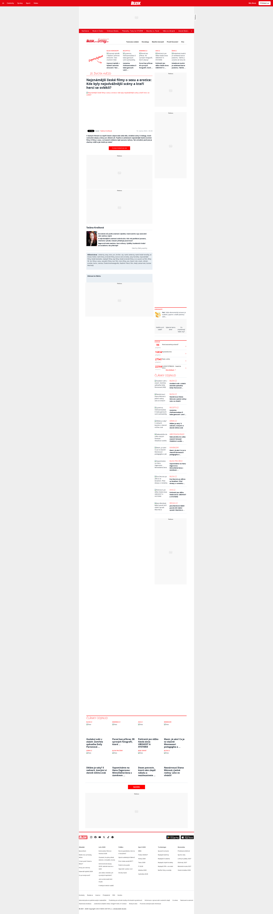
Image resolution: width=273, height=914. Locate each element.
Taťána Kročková (106, 131)
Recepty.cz (126, 51)
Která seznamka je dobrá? (170, 344)
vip (122, 255)
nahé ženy (100, 257)
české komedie (96, 259)
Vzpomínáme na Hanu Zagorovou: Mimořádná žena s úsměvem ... (178, 467)
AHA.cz (157, 51)
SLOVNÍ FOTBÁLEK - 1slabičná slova (171, 367)
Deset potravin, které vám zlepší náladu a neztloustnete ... (147, 770)
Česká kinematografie (111, 263)
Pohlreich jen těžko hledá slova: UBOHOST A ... (162, 65)
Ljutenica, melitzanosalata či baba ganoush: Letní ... (178, 412)
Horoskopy (145, 42)
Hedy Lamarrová (139, 263)
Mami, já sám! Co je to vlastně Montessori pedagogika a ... (178, 452)
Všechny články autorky (139, 248)
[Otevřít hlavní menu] (3, 3)
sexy (106, 255)
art (114, 255)
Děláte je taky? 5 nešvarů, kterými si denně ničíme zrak (177, 425)
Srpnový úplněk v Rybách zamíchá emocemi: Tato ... (113, 65)
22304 (157, 366)
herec (95, 263)
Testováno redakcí (132, 42)
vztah (140, 261)
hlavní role (134, 261)
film (131, 263)
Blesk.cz (173, 381)
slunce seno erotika (122, 257)
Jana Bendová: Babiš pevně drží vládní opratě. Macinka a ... (177, 508)
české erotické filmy (126, 259)
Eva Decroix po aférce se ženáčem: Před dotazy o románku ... (177, 481)
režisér (145, 261)
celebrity (101, 255)
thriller (118, 255)
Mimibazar (174, 447)
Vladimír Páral (125, 263)
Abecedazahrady (177, 434)
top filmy (116, 259)
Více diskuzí (170, 370)
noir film (115, 261)
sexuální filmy (106, 261)
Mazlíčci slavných (158, 42)
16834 (157, 352)
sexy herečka (134, 257)
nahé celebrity (129, 255)
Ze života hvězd (100, 73)
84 (157, 345)
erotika (89, 263)
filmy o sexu (97, 261)
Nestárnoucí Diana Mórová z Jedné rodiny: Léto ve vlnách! (178, 399)
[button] (173, 837)
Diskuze (157, 342)
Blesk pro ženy (176, 461)
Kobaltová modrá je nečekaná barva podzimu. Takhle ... (179, 65)
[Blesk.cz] (136, 3)
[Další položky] (191, 31)
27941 (157, 359)
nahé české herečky (142, 255)
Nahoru (136, 787)
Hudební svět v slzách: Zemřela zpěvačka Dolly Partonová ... (178, 385)
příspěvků (158, 347)
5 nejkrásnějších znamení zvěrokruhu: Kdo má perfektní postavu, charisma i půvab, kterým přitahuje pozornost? (122, 240)
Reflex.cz (174, 503)
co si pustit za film (140, 259)
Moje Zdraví (142, 750)
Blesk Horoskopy (113, 51)
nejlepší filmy (107, 259)
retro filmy (122, 261)
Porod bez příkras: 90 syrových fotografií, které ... (146, 65)
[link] (91, 837)
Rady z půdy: (166, 359)
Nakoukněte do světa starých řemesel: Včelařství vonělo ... (177, 439)
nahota (100, 263)
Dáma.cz (173, 421)
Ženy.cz (174, 51)
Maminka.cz (143, 51)
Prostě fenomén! (172, 42)
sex (128, 261)
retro (110, 255)
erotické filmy (109, 257)
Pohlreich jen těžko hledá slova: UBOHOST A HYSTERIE (178, 494)
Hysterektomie (167, 352)
